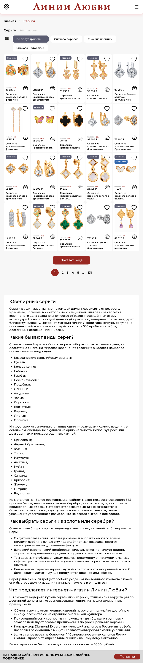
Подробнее (13, 658)
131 (90, 272)
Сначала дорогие (66, 39)
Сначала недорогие (30, 48)
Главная (10, 21)
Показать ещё (71, 260)
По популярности (28, 39)
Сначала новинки (100, 39)
